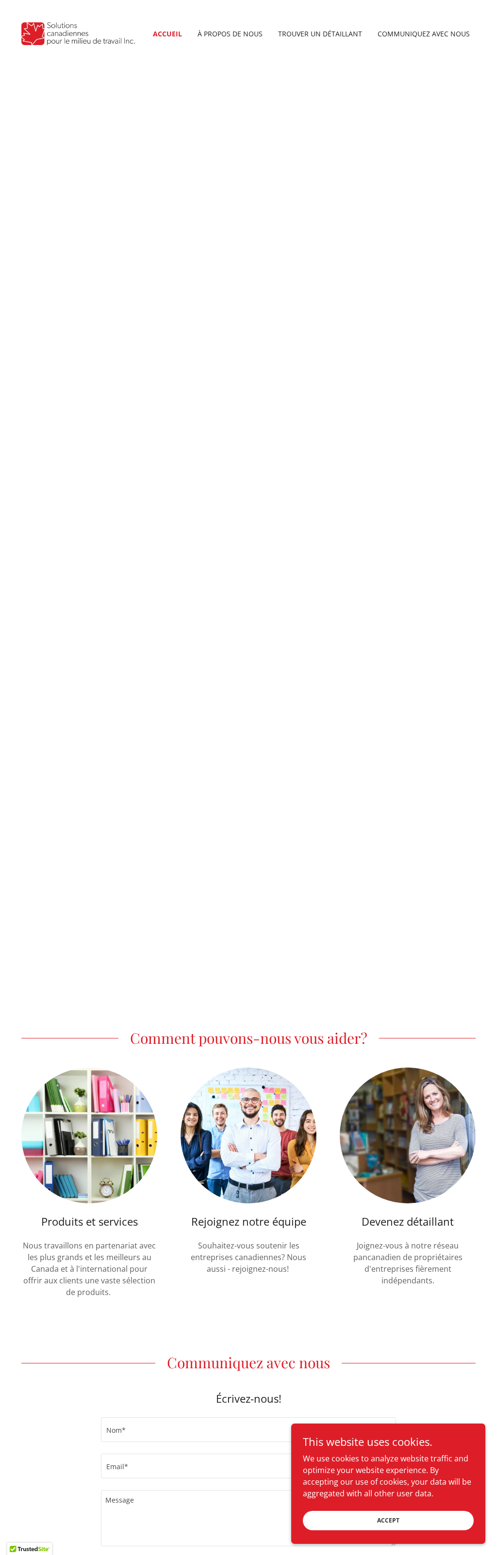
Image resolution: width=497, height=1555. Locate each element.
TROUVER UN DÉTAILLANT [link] (320, 33)
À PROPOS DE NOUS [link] (230, 33)
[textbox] (248, 1429)
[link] (78, 33)
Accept (388, 1520)
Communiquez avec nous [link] (424, 33)
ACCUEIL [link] (167, 33)
